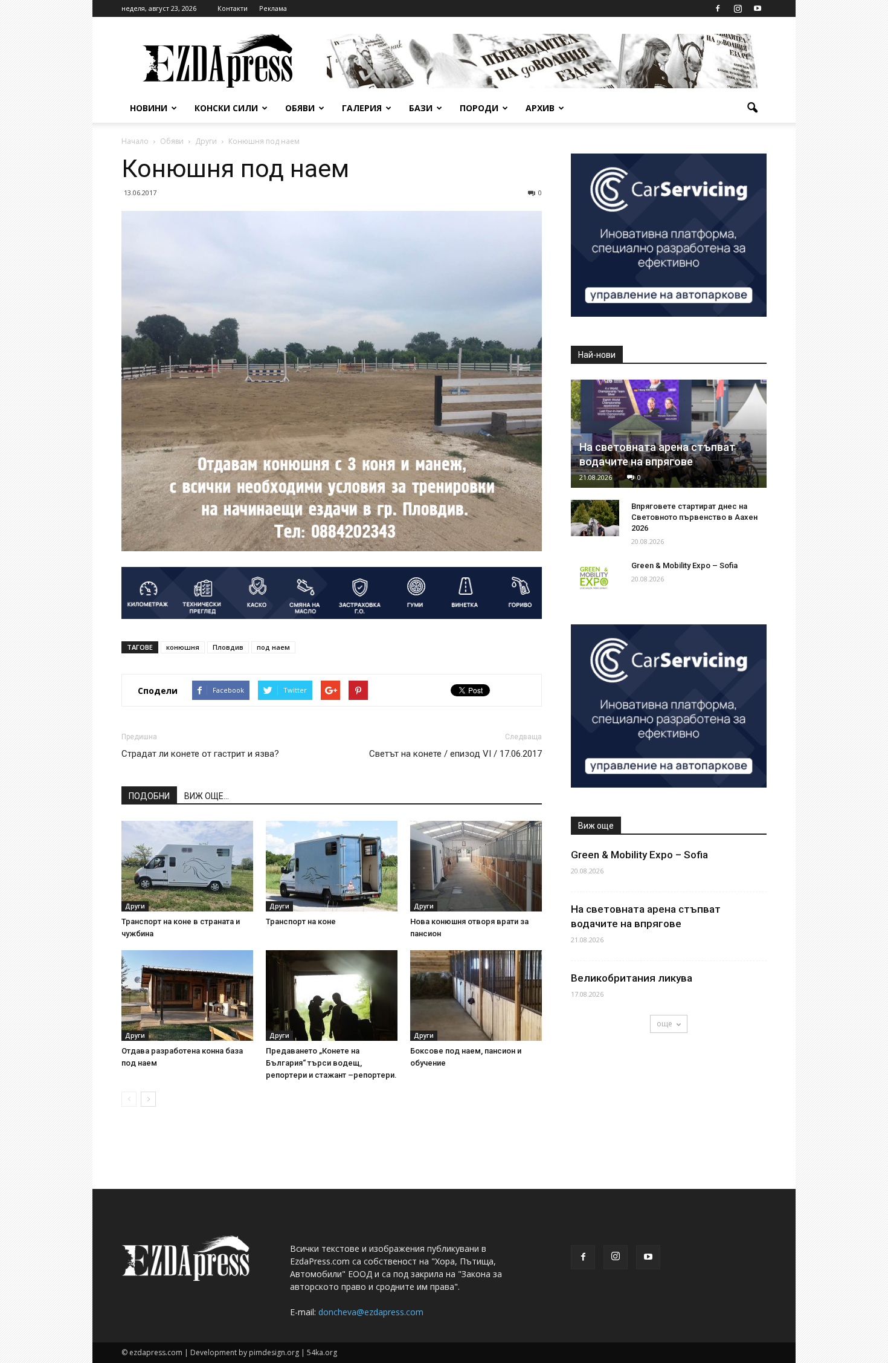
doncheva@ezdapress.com (370, 1312)
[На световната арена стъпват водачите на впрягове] (669, 434)
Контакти (232, 8)
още (664, 1023)
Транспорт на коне (301, 921)
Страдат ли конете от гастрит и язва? (200, 753)
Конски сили (226, 108)
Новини (148, 108)
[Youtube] (757, 8)
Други (135, 906)
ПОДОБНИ (149, 796)
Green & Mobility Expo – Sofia (684, 565)
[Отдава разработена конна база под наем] (187, 995)
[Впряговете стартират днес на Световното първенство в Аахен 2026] (595, 518)
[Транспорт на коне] (331, 866)
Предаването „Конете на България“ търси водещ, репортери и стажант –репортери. (331, 1063)
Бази (421, 108)
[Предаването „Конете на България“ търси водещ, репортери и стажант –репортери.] (331, 995)
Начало (135, 141)
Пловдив (228, 647)
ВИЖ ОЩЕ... (206, 796)
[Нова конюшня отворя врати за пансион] (476, 866)
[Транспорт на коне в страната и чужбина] (187, 866)
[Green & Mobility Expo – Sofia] (595, 577)
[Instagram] (738, 8)
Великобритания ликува (631, 978)
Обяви (300, 108)
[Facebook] (718, 8)
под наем (273, 647)
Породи (479, 108)
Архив (540, 108)
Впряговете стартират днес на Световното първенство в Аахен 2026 (694, 517)
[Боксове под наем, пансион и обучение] (476, 995)
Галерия (362, 108)
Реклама (273, 8)
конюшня (182, 647)
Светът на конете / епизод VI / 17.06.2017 (455, 753)
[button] (752, 108)
